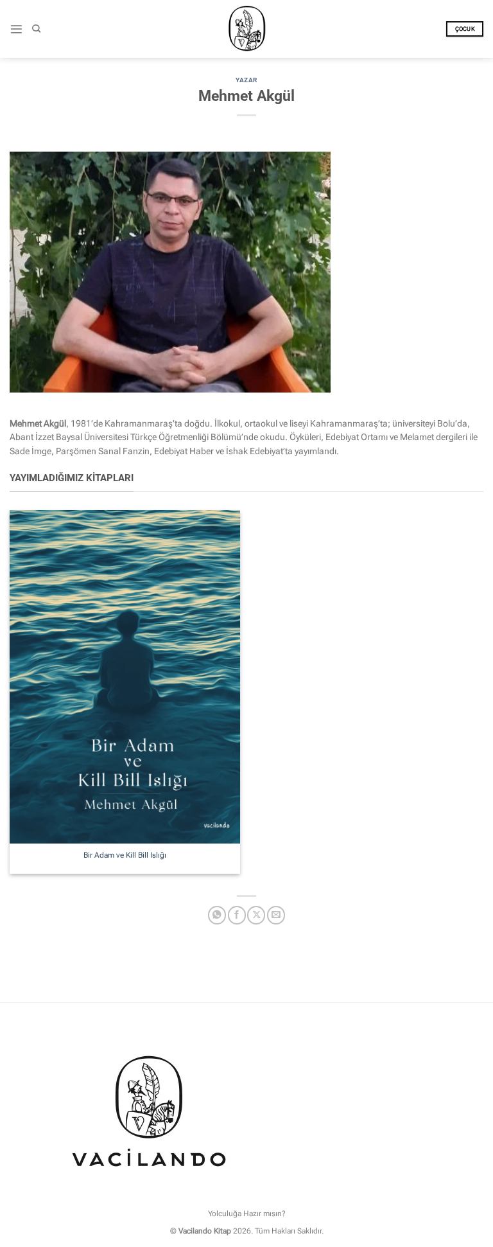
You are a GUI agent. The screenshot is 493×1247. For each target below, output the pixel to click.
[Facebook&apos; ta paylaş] (237, 915)
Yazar (246, 80)
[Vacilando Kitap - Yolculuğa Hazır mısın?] (246, 29)
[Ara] (36, 28)
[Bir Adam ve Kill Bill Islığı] (125, 677)
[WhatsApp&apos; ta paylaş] (217, 915)
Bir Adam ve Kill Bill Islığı (124, 855)
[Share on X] (256, 915)
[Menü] (16, 29)
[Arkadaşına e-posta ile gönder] (276, 915)
